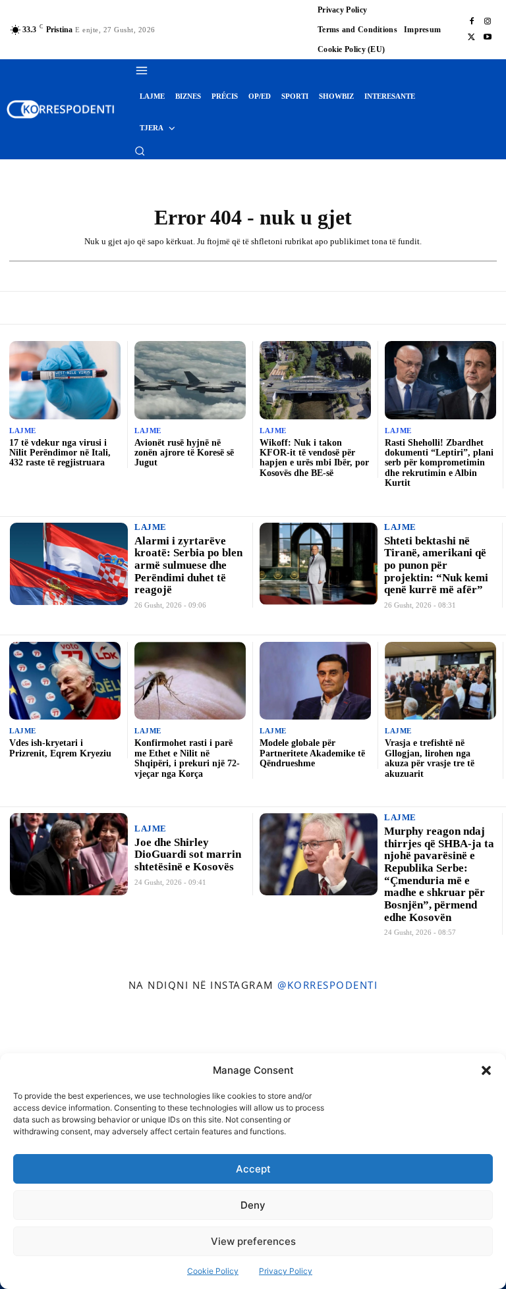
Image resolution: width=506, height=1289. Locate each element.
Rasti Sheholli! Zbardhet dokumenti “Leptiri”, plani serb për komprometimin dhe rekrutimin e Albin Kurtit (439, 463)
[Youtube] (487, 37)
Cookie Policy (213, 1271)
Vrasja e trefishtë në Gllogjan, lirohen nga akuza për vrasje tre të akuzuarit (429, 758)
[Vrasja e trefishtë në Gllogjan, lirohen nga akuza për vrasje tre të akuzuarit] (440, 681)
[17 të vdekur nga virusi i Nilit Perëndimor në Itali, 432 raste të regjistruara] (65, 380)
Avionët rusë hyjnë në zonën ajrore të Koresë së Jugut (184, 453)
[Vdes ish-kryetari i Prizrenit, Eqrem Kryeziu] (65, 681)
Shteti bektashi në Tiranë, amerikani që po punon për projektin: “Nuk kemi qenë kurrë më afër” (436, 565)
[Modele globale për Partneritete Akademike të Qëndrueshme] (315, 681)
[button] (486, 1070)
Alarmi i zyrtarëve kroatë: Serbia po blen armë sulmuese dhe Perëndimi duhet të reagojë (188, 565)
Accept (253, 1169)
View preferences (253, 1241)
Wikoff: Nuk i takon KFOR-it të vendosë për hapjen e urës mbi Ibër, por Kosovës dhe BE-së (314, 458)
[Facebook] (472, 22)
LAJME (22, 430)
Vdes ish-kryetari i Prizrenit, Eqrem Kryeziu (60, 748)
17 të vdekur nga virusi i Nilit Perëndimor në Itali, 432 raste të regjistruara (60, 453)
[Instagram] (487, 22)
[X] (472, 37)
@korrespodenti (327, 984)
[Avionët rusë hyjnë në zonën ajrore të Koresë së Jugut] (190, 380)
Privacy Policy (285, 1271)
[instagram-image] (41, 1042)
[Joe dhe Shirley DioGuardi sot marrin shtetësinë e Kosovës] (69, 854)
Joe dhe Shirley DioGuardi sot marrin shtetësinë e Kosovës (187, 854)
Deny (253, 1205)
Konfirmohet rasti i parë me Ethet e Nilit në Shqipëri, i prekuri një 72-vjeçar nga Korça (187, 758)
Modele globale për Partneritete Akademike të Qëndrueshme (312, 753)
